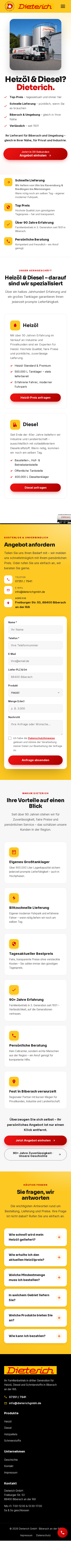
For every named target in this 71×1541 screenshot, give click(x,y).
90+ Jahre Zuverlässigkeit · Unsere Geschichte (33, 1154)
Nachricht (14, 717)
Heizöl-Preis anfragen (35, 397)
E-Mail (12, 654)
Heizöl (8, 1421)
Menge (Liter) (16, 701)
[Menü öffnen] (63, 6)
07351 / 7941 (17, 1397)
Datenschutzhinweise (41, 738)
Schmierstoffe (12, 1440)
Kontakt (8, 1466)
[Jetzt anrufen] (63, 1533)
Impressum (10, 1472)
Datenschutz (43, 1535)
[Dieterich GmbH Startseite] (29, 6)
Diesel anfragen (36, 487)
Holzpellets (10, 1434)
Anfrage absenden (35, 760)
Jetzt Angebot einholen (33, 1140)
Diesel (8, 1427)
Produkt (13, 685)
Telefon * (13, 638)
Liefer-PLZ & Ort (17, 669)
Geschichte (11, 1459)
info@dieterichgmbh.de (25, 1403)
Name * (12, 622)
